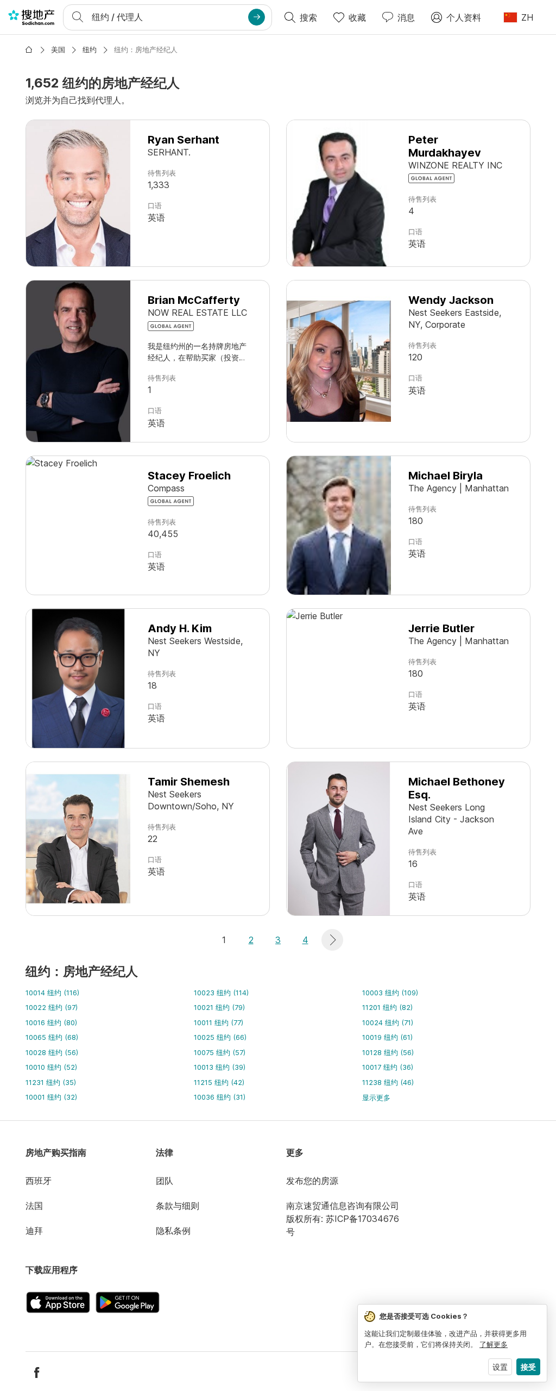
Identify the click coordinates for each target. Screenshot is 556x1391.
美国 (58, 49)
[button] (332, 940)
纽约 (90, 49)
